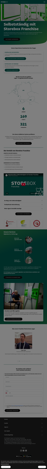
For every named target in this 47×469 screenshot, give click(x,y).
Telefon (7, 390)
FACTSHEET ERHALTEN (12, 410)
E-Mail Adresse (8, 386)
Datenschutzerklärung (5, 464)
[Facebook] (24, 450)
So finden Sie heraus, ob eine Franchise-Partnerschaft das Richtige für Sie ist (19, 443)
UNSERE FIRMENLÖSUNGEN (13, 319)
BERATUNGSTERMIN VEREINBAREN (15, 58)
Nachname (8, 381)
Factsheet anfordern (12, 39)
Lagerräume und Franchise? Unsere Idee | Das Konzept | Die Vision (17, 439)
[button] (23, 201)
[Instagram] (21, 450)
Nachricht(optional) (9, 395)
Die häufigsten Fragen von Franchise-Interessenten (14, 438)
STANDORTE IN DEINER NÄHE (13, 277)
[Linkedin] (26, 451)
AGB (12, 405)
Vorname (7, 377)
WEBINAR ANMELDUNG (12, 70)
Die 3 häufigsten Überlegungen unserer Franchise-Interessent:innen (18, 442)
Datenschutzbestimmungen (19, 405)
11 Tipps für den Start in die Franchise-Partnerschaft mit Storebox (17, 440)
